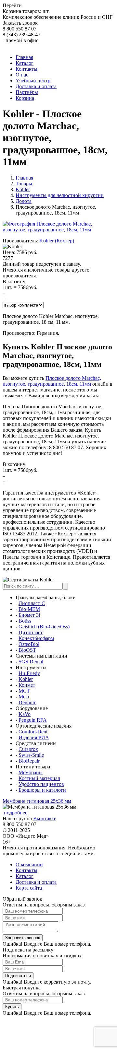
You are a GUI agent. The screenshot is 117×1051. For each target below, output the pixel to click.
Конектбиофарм (36, 638)
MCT (24, 691)
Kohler (26, 679)
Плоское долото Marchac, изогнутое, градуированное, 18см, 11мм (52, 381)
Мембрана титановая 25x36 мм (37, 801)
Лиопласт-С (32, 603)
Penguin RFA (33, 720)
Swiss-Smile (31, 755)
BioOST (27, 650)
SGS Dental (31, 661)
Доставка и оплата (36, 882)
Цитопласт (31, 632)
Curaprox (28, 749)
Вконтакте (44, 818)
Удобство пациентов (41, 784)
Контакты (26, 870)
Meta (24, 696)
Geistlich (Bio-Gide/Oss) (44, 626)
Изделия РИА (34, 737)
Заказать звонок (20, 23)
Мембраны (31, 772)
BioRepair (29, 761)
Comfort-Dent (33, 731)
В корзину (14, 281)
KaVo (25, 714)
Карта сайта (29, 888)
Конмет (27, 685)
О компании (29, 864)
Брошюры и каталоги (42, 790)
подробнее (15, 812)
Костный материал (39, 778)
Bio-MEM (29, 609)
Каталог (24, 876)
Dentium (27, 702)
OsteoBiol (29, 644)
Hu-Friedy (29, 673)
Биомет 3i (29, 615)
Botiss (25, 621)
